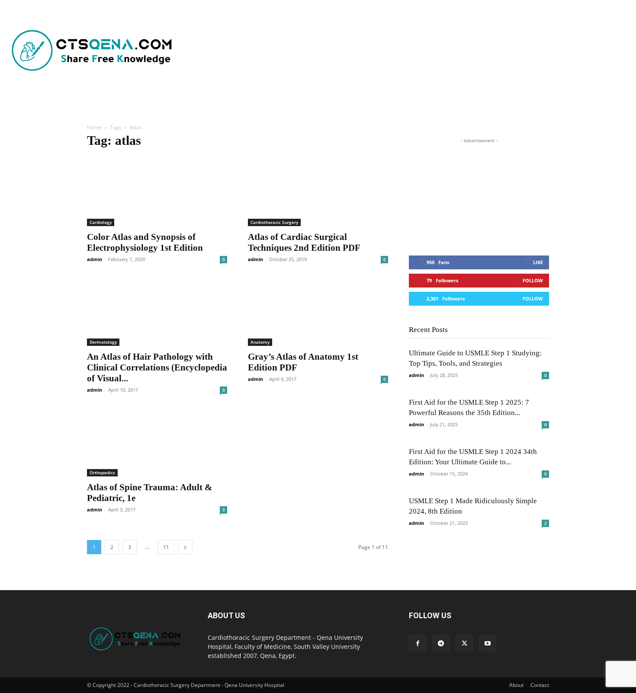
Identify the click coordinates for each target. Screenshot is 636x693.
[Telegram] (441, 643)
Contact (539, 685)
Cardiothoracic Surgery (274, 222)
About (516, 685)
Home (94, 127)
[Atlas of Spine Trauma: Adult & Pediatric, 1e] (157, 441)
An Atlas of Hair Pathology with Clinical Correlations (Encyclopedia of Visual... (157, 367)
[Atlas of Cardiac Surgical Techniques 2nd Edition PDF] (318, 191)
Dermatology (103, 342)
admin (94, 259)
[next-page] (185, 547)
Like (538, 262)
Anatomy (260, 342)
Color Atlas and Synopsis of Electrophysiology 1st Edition (145, 242)
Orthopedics (102, 472)
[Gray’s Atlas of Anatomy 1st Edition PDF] (318, 311)
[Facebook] (417, 643)
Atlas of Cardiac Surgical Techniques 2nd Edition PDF (304, 242)
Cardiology (101, 222)
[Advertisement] (369, 51)
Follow (533, 280)
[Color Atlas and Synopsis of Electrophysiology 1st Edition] (157, 191)
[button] (257, 103)
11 (166, 547)
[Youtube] (487, 643)
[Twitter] (464, 643)
